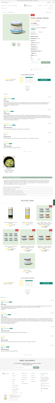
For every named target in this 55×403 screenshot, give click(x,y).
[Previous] (4, 27)
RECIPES (46, 5)
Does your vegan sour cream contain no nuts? (14, 192)
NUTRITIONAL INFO (34, 33)
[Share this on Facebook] (34, 69)
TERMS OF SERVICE (15, 385)
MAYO (23, 381)
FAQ (13, 377)
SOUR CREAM (24, 375)
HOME (2, 5)
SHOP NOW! (35, 0)
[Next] (28, 27)
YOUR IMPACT (4, 8)
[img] (6, 97)
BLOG (13, 383)
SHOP (5, 5)
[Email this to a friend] (40, 69)
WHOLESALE (14, 5)
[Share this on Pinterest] (37, 69)
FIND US (10, 5)
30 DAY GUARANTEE (15, 389)
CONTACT (52, 5)
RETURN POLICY (14, 391)
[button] (33, 20)
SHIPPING (13, 379)
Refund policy (14, 394)
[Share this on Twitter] (32, 69)
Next (51, 12)
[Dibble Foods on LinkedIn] (6, 2)
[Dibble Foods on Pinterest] (3, 2)
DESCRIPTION (33, 32)
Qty (31, 57)
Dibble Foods (7, 398)
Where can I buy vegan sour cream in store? (13, 191)
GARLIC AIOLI (24, 379)
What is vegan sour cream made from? (12, 187)
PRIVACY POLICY (15, 387)
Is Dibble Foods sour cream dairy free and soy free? (15, 194)
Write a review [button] (44, 79)
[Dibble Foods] (28, 5)
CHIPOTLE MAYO (24, 377)
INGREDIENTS (40, 32)
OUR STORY (40, 5)
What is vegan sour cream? (10, 189)
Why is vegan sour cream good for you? (12, 177)
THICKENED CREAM (25, 383)
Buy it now (45, 62)
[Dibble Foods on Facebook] (1, 2)
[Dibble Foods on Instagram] (5, 2)
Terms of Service (15, 392)
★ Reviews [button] (54, 202)
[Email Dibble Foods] (8, 2)
